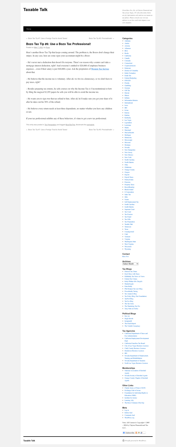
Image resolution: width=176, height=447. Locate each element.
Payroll (127, 174)
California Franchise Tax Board (135, 343)
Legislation (128, 122)
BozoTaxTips (70, 124)
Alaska (127, 43)
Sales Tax (128, 194)
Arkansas (128, 48)
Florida (127, 83)
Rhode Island (129, 189)
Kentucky (128, 117)
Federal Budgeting (131, 78)
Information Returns (131, 100)
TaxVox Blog (129, 301)
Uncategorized (129, 231)
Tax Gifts (128, 219)
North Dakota (129, 162)
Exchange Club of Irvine (133, 390)
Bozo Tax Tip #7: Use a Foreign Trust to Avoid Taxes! (46, 38)
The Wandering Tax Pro (132, 306)
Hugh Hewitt (129, 318)
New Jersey (128, 152)
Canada (127, 58)
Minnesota (128, 137)
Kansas (127, 113)
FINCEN (128, 80)
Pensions (127, 182)
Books (127, 53)
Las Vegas (128, 120)
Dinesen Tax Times (131, 271)
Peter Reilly (128, 286)
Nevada (127, 147)
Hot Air (127, 316)
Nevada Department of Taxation (135, 360)
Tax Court (128, 212)
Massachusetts (129, 132)
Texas (126, 229)
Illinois (127, 95)
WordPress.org (129, 417)
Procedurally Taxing (131, 291)
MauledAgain (129, 284)
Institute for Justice (131, 398)
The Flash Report (130, 323)
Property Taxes (129, 184)
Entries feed (128, 412)
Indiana (127, 98)
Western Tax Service (100, 68)
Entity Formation (130, 73)
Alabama (127, 41)
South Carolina (129, 204)
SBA (126, 197)
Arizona (127, 46)
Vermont (127, 236)
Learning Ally (129, 400)
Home (28, 29)
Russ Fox (125, 256)
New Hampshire (130, 150)
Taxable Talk (35, 9)
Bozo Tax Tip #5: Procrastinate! (101, 38)
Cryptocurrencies (130, 65)
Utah (126, 234)
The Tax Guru (129, 303)
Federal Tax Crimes (131, 279)
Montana (127, 145)
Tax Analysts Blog (131, 294)
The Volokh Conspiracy (132, 326)
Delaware (128, 68)
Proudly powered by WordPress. (135, 440)
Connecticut (128, 63)
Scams (127, 199)
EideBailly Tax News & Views (135, 276)
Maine (127, 127)
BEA (126, 51)
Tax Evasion (129, 214)
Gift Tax (127, 90)
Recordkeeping (129, 187)
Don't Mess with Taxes (132, 274)
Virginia (127, 239)
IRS (126, 108)
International (129, 103)
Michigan (128, 135)
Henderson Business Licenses (134, 351)
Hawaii (127, 93)
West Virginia (129, 244)
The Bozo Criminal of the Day (134, 403)
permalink (90, 124)
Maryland (128, 130)
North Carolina (129, 160)
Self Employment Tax (132, 202)
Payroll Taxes (129, 177)
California (128, 56)
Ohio (126, 165)
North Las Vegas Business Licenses (136, 363)
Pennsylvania (129, 179)
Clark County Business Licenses (135, 348)
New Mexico (129, 155)
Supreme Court (129, 209)
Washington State (130, 241)
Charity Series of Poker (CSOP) (135, 388)
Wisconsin (128, 246)
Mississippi (128, 140)
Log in (127, 410)
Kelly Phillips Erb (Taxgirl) (133, 281)
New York (128, 157)
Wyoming (128, 249)
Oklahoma (128, 167)
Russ (48, 47)
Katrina (127, 115)
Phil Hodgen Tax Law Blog (133, 289)
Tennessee (128, 226)
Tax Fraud (128, 217)
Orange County (130, 170)
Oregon (127, 172)
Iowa (126, 105)
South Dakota (129, 207)
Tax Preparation (50, 124)
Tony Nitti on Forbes (131, 308)
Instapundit (128, 321)
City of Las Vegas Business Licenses (137, 346)
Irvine (126, 110)
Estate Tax (128, 75)
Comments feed (130, 415)
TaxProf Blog (129, 298)
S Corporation (129, 192)
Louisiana (128, 125)
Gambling (128, 85)
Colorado (128, 60)
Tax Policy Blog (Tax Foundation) (136, 296)
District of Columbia (131, 70)
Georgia (127, 88)
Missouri (127, 142)
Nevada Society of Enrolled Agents (136, 375)
